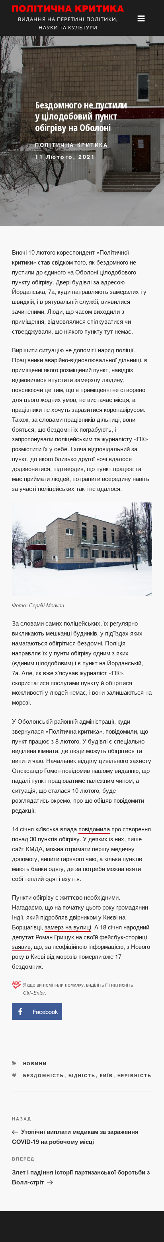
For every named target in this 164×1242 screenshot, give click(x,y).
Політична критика (71, 145)
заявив (21, 946)
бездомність (43, 1075)
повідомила (94, 829)
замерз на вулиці (68, 927)
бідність (82, 1075)
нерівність (134, 1075)
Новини (35, 1063)
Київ (106, 1075)
